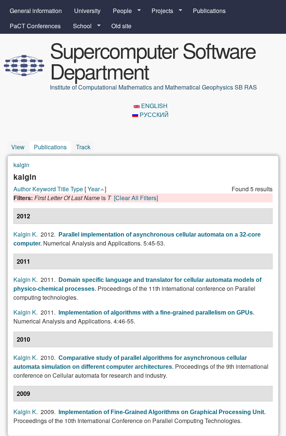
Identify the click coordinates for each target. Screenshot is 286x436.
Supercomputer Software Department (152, 60)
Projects (159, 10)
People (119, 10)
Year (94, 189)
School (79, 26)
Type (76, 189)
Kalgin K (24, 234)
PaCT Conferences (35, 26)
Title (63, 189)
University (87, 10)
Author (22, 189)
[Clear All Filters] (136, 197)
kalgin (21, 164)
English (154, 105)
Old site (121, 26)
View (18, 147)
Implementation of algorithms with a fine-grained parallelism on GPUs (155, 312)
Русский (153, 114)
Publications (209, 10)
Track (83, 147)
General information (36, 10)
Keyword (44, 189)
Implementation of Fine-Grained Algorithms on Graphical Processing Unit (161, 412)
